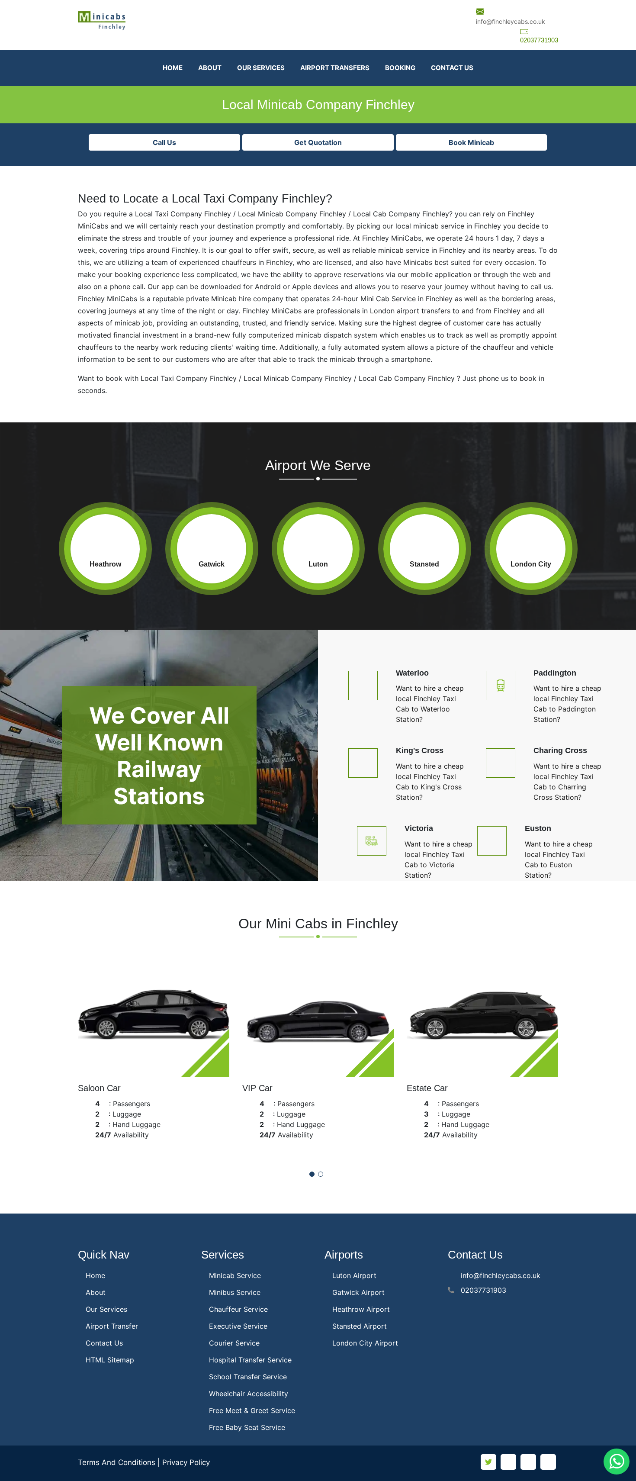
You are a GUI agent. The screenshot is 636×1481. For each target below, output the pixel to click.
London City (531, 564)
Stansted (424, 564)
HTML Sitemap (110, 1359)
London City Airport (365, 1343)
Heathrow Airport (361, 1309)
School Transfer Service (248, 1376)
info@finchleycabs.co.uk (510, 21)
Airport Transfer (112, 1326)
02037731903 (539, 40)
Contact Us (452, 68)
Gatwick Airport (358, 1292)
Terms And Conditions (116, 1462)
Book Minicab (471, 142)
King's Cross (419, 750)
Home (173, 68)
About (210, 68)
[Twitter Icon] (488, 1462)
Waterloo (412, 673)
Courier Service (234, 1343)
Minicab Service (235, 1275)
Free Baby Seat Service (247, 1427)
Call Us (164, 142)
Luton (318, 564)
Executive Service (238, 1326)
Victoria (419, 828)
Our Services (261, 68)
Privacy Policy (186, 1462)
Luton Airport (354, 1275)
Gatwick (212, 564)
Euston (538, 828)
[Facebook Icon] (508, 1462)
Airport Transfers (334, 68)
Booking (400, 68)
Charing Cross (560, 750)
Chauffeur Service (238, 1309)
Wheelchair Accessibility (248, 1393)
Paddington (554, 673)
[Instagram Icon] (528, 1462)
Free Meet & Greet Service (252, 1410)
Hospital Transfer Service (250, 1359)
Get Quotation (318, 142)
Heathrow (105, 564)
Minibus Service (234, 1292)
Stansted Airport (359, 1326)
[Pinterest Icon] (548, 1462)
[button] (312, 1174)
